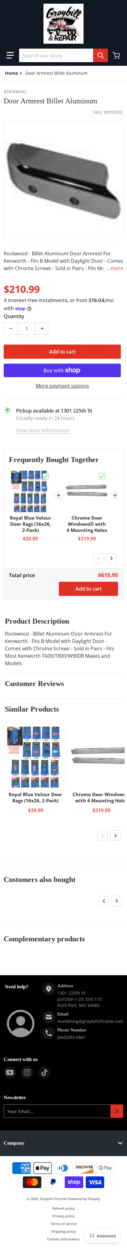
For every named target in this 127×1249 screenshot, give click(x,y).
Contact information (63, 1239)
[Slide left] (98, 558)
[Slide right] (111, 558)
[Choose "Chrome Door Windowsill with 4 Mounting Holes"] (102, 476)
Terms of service (64, 1223)
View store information (42, 430)
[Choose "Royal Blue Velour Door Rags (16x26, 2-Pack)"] (46, 476)
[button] (10, 55)
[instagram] (27, 1072)
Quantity (14, 316)
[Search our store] (100, 55)
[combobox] (63, 55)
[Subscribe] (116, 1111)
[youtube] (10, 1072)
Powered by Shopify (84, 1198)
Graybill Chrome (53, 1198)
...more (115, 268)
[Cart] (116, 55)
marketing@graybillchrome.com (90, 1021)
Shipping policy (63, 1231)
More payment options (62, 385)
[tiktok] (44, 1072)
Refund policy (63, 1208)
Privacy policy (63, 1216)
